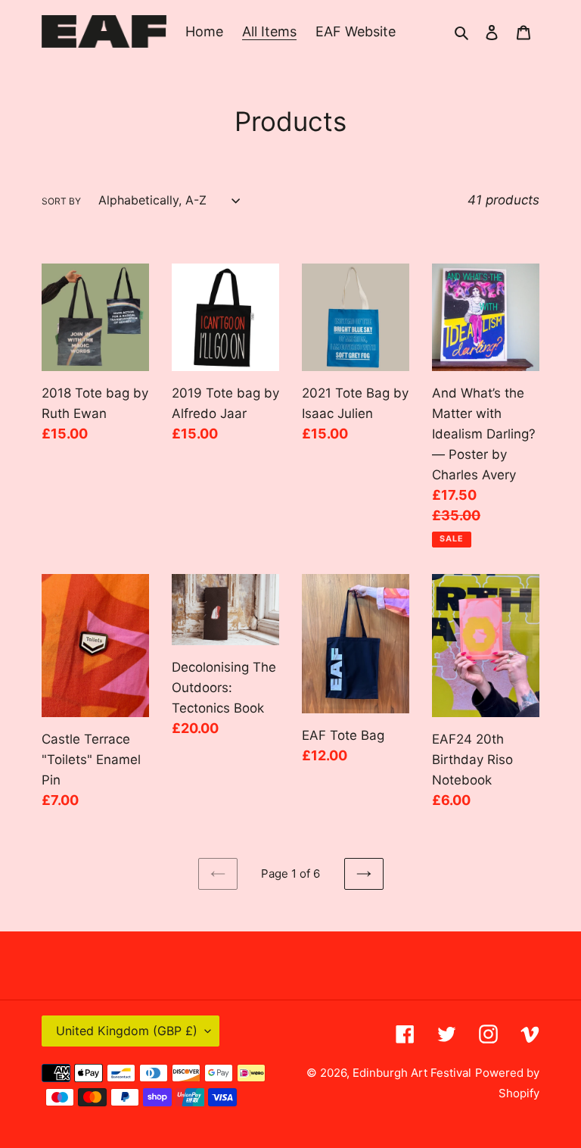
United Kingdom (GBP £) (126, 1030)
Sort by (61, 201)
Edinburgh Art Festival (412, 1072)
